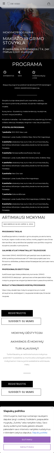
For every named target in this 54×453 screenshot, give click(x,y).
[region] (27, 430)
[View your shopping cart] (48, 3)
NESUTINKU (27, 447)
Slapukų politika (39, 432)
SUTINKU (27, 439)
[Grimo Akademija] (13, 3)
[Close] (52, 407)
